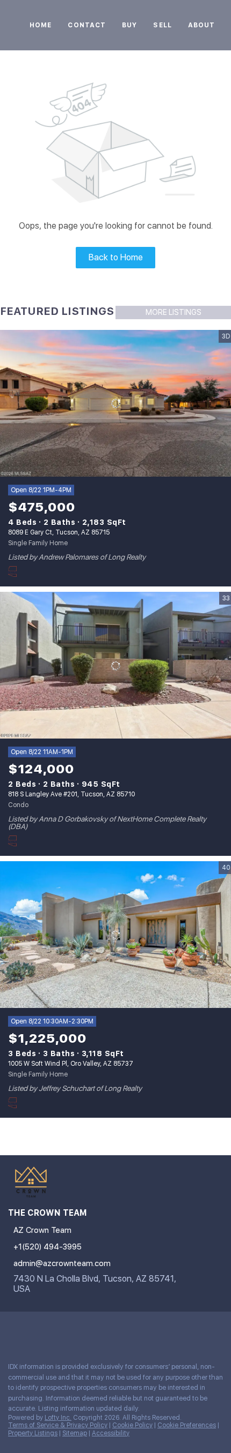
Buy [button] (129, 25)
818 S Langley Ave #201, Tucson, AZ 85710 (71, 794)
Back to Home (116, 257)
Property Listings (32, 1433)
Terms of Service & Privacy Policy (57, 1425)
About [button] (201, 25)
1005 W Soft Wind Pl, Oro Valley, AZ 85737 (70, 1063)
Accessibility (110, 1433)
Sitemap (74, 1433)
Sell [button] (162, 25)
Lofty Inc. (58, 1417)
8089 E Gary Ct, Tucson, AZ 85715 (59, 532)
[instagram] (13, 1330)
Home (41, 25)
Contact (87, 25)
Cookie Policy (132, 1425)
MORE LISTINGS (173, 312)
